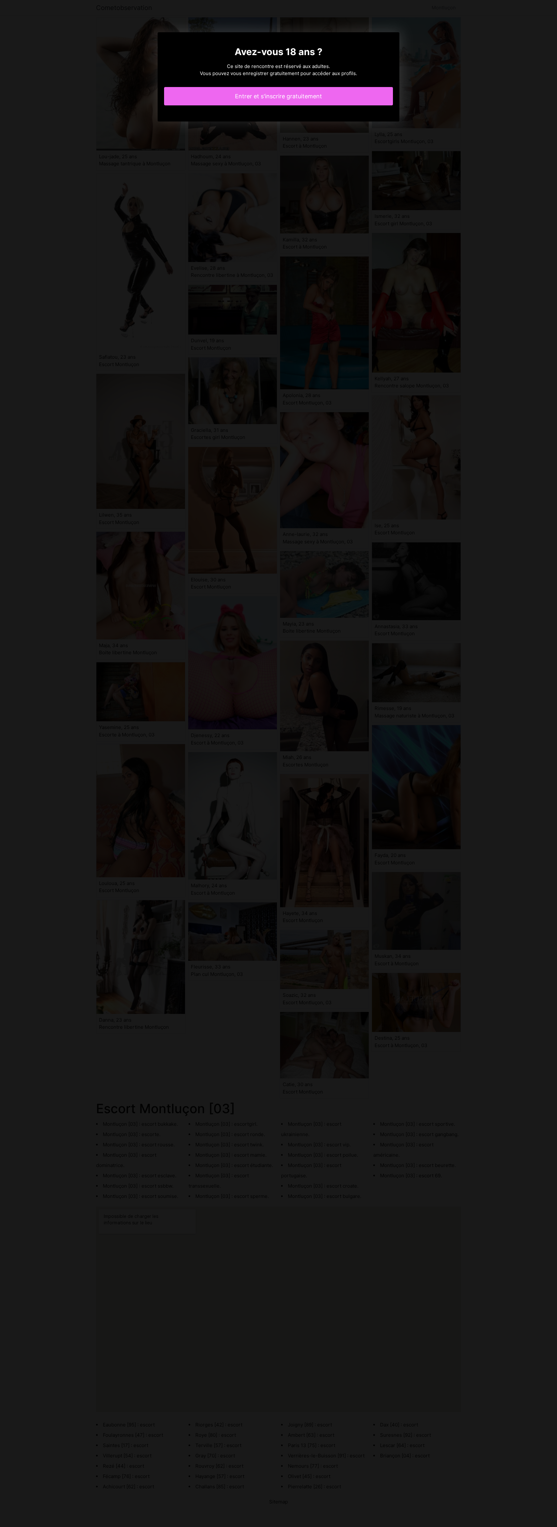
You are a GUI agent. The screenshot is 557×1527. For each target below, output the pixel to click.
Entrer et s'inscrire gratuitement (278, 96)
